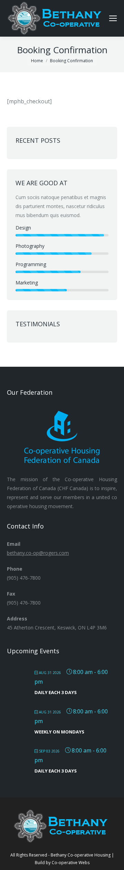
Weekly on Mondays (59, 732)
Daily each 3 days (55, 692)
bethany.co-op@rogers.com (38, 553)
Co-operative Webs (71, 863)
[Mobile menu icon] (113, 18)
